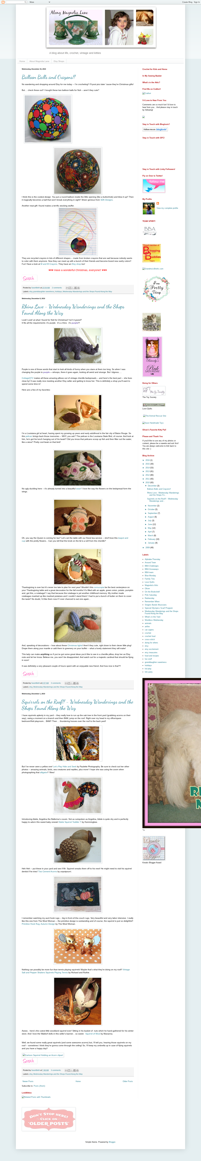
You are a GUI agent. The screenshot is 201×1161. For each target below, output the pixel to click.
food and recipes (152, 656)
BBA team (149, 572)
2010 (148, 482)
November (152, 506)
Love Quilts (150, 582)
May (150, 528)
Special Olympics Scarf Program (159, 608)
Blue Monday (150, 575)
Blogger (112, 1142)
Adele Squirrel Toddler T (70, 822)
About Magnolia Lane (39, 61)
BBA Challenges (152, 566)
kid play (148, 669)
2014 (148, 468)
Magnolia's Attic (151, 585)
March (151, 535)
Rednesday (149, 598)
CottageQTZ (27, 378)
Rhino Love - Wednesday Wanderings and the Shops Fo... (163, 494)
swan (78, 488)
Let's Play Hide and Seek (65, 766)
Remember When (152, 601)
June (150, 524)
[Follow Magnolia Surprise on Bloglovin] (155, 131)
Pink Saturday (151, 595)
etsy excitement (151, 649)
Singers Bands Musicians (156, 605)
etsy (30, 291)
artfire (147, 626)
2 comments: (57, 288)
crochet (148, 633)
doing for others (151, 643)
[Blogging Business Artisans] (149, 238)
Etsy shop (76, 264)
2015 (148, 464)
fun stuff (148, 659)
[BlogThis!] (70, 287)
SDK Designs (106, 200)
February (152, 539)
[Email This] (67, 287)
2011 (148, 479)
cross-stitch (150, 639)
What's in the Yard (152, 617)
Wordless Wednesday (154, 620)
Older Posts (128, 1081)
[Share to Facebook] (75, 287)
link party (149, 672)
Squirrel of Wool (92, 1034)
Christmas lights (75, 645)
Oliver (147, 588)
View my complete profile (167, 208)
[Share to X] (72, 287)
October (151, 509)
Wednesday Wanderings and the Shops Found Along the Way (87, 291)
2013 (148, 471)
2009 (148, 547)
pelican (29, 436)
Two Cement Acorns (47, 871)
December (152, 486)
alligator (43, 772)
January (151, 543)
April (150, 532)
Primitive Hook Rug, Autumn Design (38, 924)
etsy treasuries (151, 652)
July (150, 520)
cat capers (149, 630)
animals (148, 623)
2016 (148, 460)
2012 (148, 475)
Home (22, 61)
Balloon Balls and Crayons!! (48, 77)
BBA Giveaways (152, 569)
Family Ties (150, 579)
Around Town (150, 562)
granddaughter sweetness (43, 291)
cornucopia (99, 587)
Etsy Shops (59, 61)
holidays (58, 291)
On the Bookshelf (152, 592)
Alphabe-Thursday (152, 559)
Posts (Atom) (39, 1086)
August (151, 517)
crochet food (150, 636)
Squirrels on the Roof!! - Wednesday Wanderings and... (162, 500)
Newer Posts (28, 1081)
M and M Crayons (49, 264)
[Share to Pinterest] (78, 287)
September (153, 513)
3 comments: (56, 683)
